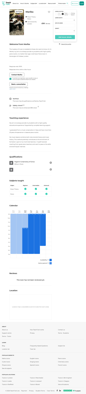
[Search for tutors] (67, 3)
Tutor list (32, 349)
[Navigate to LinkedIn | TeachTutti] (60, 391)
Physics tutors (6, 365)
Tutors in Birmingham (65, 378)
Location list (5, 349)
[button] (38, 106)
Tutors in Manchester (36, 378)
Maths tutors (6, 358)
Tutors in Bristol (35, 384)
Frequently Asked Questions (39, 346)
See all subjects (7, 368)
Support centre (6, 333)
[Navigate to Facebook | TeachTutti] (57, 391)
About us (5, 330)
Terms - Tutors (6, 336)
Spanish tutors (34, 365)
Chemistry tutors (63, 362)
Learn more (12, 89)
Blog (3, 346)
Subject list (61, 346)
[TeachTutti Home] (6, 3)
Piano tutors (62, 358)
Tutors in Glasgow (63, 381)
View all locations (63, 384)
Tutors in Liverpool (35, 381)
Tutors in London (7, 378)
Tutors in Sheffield (7, 384)
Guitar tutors (6, 362)
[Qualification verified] (51, 162)
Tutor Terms (50, 391)
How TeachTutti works (37, 330)
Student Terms (40, 391)
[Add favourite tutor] (49, 12)
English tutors (34, 358)
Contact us (61, 330)
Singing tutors (34, 362)
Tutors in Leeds (7, 381)
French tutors (62, 365)
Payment (24, 391)
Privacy (32, 333)
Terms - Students (63, 333)
